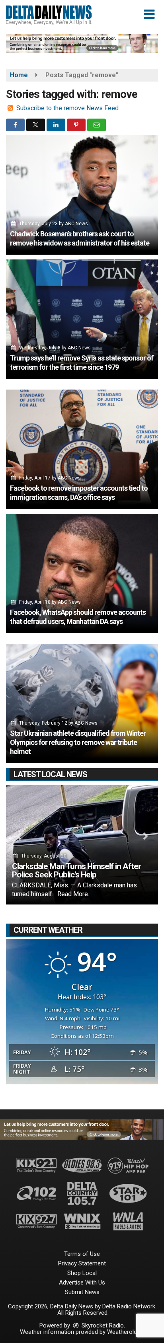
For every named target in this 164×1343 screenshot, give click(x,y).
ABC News (76, 223)
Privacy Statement (82, 1263)
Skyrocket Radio (102, 1325)
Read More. (73, 894)
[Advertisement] (82, 43)
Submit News (82, 1292)
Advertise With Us (82, 1282)
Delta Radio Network (128, 1306)
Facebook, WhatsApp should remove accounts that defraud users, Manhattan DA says (78, 617)
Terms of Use (82, 1253)
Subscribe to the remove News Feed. (68, 108)
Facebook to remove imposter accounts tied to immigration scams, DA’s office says (79, 492)
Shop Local (82, 1273)
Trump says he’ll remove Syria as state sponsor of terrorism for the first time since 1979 (81, 362)
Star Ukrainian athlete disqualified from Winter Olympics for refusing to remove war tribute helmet (78, 742)
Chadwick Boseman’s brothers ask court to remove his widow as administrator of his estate (79, 238)
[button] (149, 14)
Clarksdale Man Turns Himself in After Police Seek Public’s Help (76, 870)
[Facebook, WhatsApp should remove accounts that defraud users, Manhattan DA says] (82, 573)
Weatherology (125, 1331)
